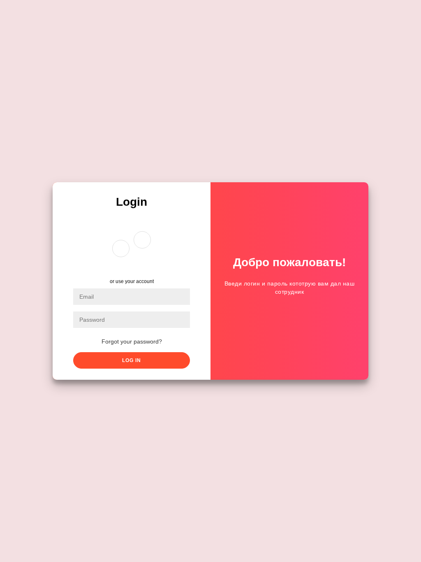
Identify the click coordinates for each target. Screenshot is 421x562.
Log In (131, 360)
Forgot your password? (132, 341)
